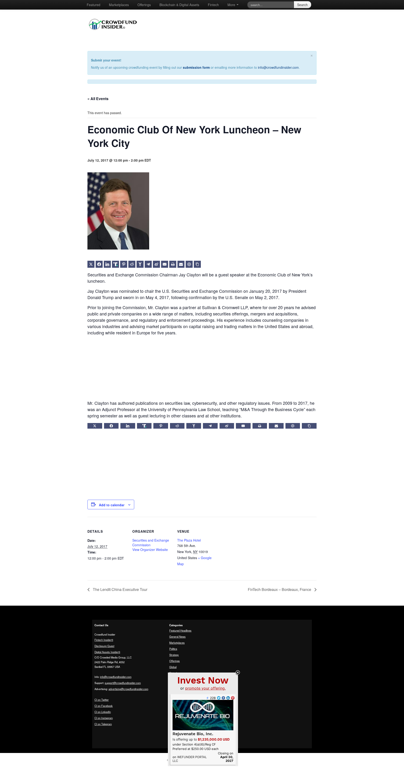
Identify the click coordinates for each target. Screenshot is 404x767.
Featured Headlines (180, 630)
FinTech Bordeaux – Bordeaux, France (280, 589)
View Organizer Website (150, 549)
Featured (93, 4)
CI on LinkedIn (102, 712)
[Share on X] (90, 264)
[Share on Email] (164, 264)
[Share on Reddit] (131, 264)
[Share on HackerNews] (140, 264)
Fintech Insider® (103, 640)
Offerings (144, 4)
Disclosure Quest (104, 646)
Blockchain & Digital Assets (179, 4)
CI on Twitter (101, 700)
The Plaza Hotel (189, 540)
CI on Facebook (103, 706)
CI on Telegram (103, 724)
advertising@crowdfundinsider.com (128, 689)
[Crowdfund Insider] (115, 33)
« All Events (97, 98)
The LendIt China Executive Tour (119, 589)
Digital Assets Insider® (107, 652)
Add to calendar (111, 505)
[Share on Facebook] (99, 264)
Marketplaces (119, 4)
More (231, 4)
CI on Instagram (103, 718)
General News (177, 636)
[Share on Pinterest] (123, 264)
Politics (173, 649)
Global (173, 667)
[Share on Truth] (115, 264)
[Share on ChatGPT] (189, 264)
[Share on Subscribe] (180, 264)
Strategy (174, 655)
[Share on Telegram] (148, 264)
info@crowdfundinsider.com (278, 67)
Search (302, 4)
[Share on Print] (172, 264)
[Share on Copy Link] (197, 264)
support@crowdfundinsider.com (123, 683)
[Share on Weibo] (156, 264)
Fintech (213, 4)
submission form (196, 67)
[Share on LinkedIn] (107, 264)
